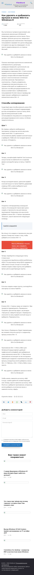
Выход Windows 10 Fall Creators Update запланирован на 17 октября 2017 (16, 531)
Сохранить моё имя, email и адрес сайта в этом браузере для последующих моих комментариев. (16, 440)
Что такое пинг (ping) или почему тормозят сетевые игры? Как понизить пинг (16, 503)
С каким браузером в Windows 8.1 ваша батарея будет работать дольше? (16, 473)
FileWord (20, 3)
